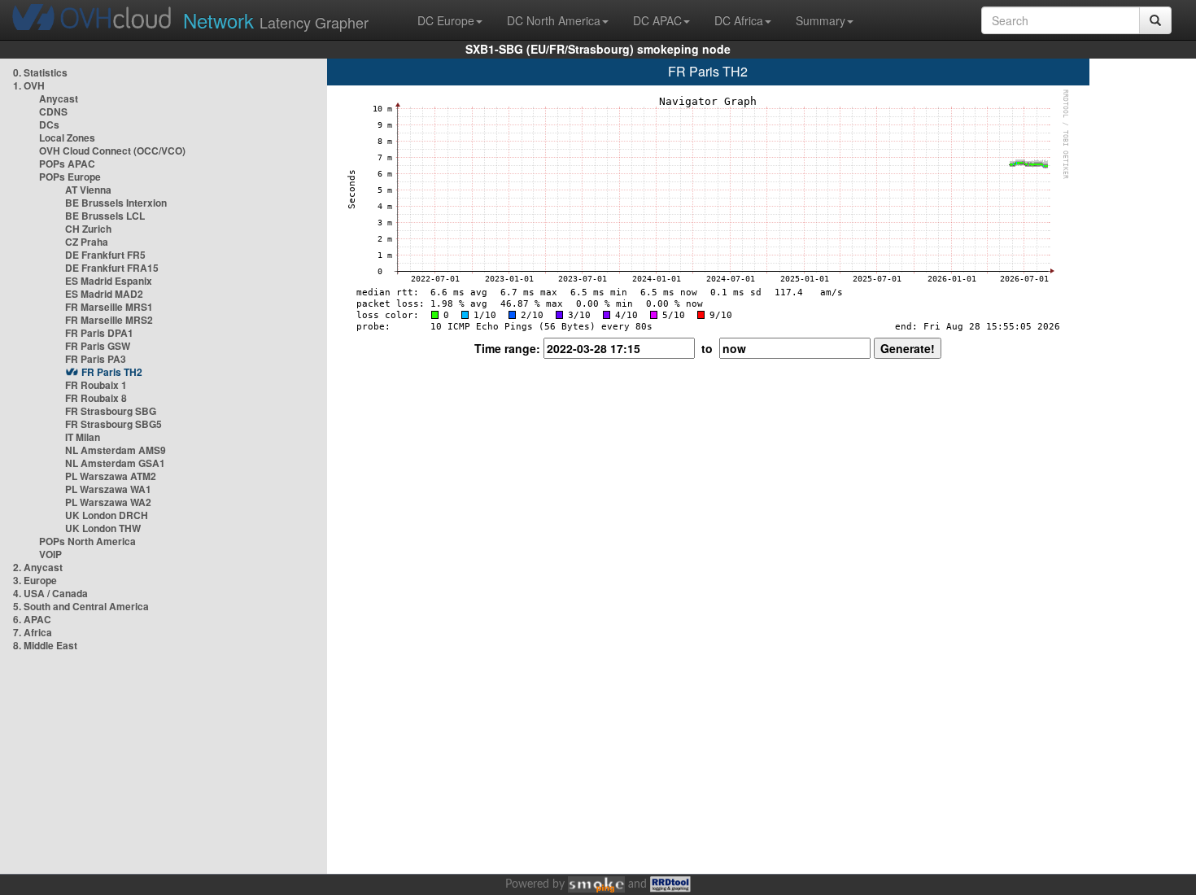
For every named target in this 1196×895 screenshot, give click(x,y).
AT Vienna (88, 189)
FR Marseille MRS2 (109, 319)
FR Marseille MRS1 (109, 306)
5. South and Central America (81, 606)
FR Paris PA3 (95, 358)
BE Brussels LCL (105, 215)
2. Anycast (38, 567)
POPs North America (87, 541)
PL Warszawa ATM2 (110, 476)
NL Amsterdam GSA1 (115, 463)
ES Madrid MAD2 (104, 293)
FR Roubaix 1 (96, 385)
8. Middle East (45, 645)
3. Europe (35, 580)
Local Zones (67, 137)
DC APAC (657, 20)
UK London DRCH (106, 515)
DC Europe (445, 20)
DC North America (553, 20)
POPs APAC (67, 163)
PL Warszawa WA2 (108, 502)
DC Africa (738, 20)
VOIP (50, 554)
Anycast (58, 98)
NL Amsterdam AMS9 (115, 450)
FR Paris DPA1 (99, 332)
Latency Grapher (276, 20)
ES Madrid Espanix (108, 280)
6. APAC (32, 619)
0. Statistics (40, 72)
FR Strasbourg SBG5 (113, 424)
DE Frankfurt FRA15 (112, 267)
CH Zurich (88, 228)
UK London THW (103, 528)
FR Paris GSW (97, 345)
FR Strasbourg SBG (110, 411)
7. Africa (32, 632)
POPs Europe (70, 176)
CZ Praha (86, 241)
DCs (49, 124)
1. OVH (29, 85)
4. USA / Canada (50, 593)
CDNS (53, 111)
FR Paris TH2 (111, 372)
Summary (820, 20)
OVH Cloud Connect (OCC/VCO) (112, 150)
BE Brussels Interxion (116, 202)
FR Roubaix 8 (96, 398)
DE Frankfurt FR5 (105, 254)
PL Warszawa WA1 (108, 489)
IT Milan (82, 437)
